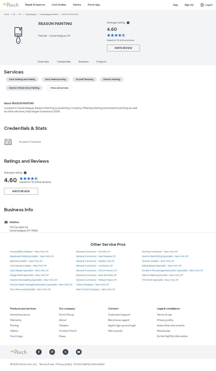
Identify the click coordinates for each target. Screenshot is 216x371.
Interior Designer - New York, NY (92, 284)
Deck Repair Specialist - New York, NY (29, 270)
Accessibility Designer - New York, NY (29, 251)
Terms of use (164, 314)
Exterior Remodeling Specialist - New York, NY (34, 280)
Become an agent (118, 320)
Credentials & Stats (25, 128)
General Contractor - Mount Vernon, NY (96, 270)
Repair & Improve (35, 4)
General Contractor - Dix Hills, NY (93, 251)
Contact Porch (68, 330)
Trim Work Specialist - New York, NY (160, 280)
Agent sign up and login (122, 325)
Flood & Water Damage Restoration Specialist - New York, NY (41, 284)
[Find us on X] (65, 352)
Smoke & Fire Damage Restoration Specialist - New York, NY (172, 270)
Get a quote (115, 330)
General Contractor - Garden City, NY (95, 261)
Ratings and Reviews (26, 161)
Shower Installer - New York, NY (158, 261)
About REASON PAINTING (19, 103)
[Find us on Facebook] (39, 352)
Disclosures (163, 330)
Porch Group (66, 314)
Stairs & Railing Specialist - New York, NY (162, 275)
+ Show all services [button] (59, 88)
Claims (14, 330)
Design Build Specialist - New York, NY (29, 275)
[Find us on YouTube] (79, 352)
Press (62, 336)
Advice (77, 4)
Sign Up (189, 4)
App (175, 4)
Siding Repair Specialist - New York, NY (162, 265)
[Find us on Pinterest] (52, 352)
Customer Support (119, 314)
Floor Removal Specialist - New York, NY (30, 289)
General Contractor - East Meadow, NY (96, 256)
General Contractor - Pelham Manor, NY (96, 280)
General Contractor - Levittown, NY (94, 265)
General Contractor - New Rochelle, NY (96, 275)
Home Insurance (20, 314)
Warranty (15, 320)
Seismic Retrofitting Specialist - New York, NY (165, 256)
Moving (14, 325)
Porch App (94, 4)
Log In (206, 5)
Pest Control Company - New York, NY (95, 289)
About (62, 320)
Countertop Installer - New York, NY (28, 265)
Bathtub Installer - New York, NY (26, 261)
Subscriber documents (170, 325)
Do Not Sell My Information (172, 336)
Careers (64, 325)
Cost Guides (59, 4)
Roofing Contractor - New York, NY (160, 251)
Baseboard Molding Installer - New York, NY (32, 256)
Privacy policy (165, 320)
